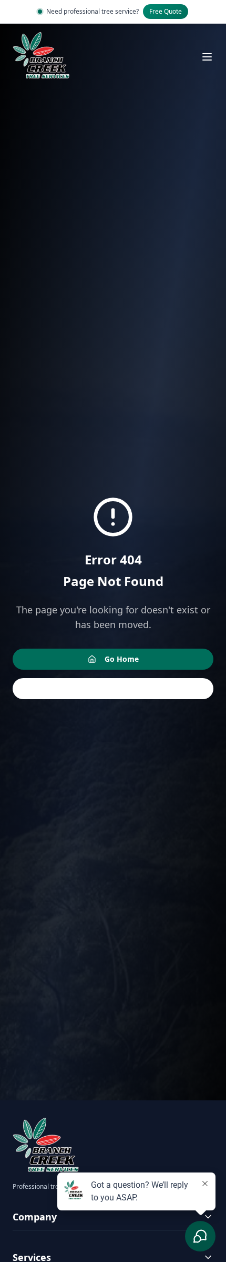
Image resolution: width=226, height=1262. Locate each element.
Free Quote (165, 11)
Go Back (121, 688)
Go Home (122, 659)
